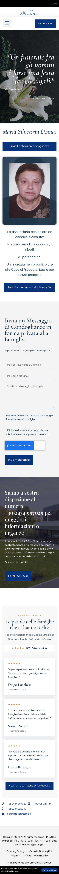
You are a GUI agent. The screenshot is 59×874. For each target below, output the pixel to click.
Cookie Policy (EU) (40, 851)
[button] (7, 23)
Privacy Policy (15, 851)
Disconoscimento (36, 855)
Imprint (15, 855)
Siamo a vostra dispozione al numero (22, 499)
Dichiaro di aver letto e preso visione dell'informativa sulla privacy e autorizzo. (27, 432)
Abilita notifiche (49, 870)
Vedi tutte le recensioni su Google (29, 786)
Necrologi (26, 98)
